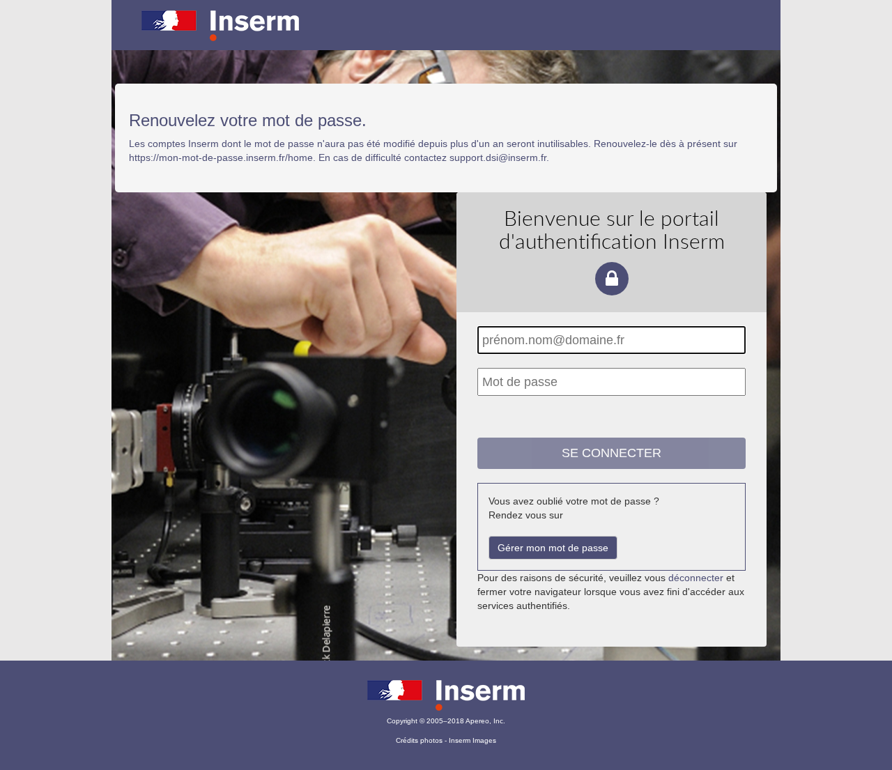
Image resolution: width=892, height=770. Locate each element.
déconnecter (695, 577)
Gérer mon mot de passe (553, 547)
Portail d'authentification (446, 35)
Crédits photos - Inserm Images (446, 740)
